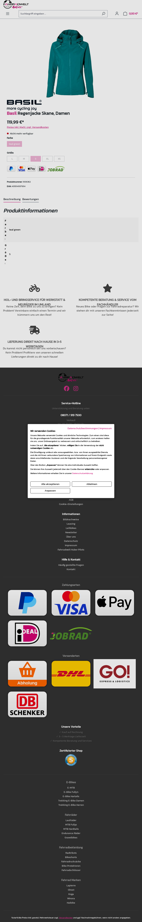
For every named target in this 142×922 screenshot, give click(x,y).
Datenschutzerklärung (82, 473)
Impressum (106, 428)
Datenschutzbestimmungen (83, 428)
